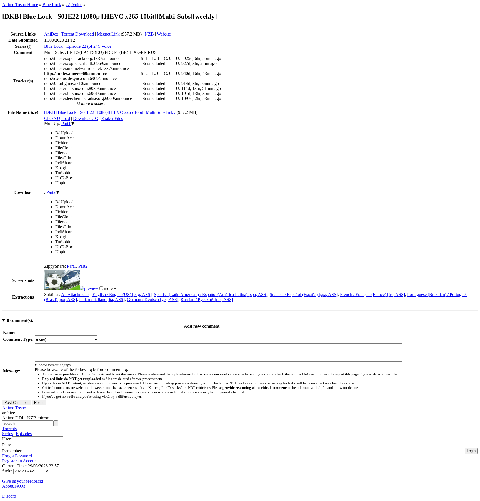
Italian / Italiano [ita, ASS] (102, 299)
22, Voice (74, 4)
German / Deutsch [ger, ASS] (152, 299)
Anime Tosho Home (20, 4)
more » (110, 288)
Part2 (51, 192)
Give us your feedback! (22, 481)
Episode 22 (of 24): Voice (88, 46)
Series (7, 433)
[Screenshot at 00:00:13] (62, 288)
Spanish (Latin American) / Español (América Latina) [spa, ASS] (211, 294)
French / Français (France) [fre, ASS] (372, 294)
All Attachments (75, 294)
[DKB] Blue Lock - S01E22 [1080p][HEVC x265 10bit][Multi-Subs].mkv (110, 112)
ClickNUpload (57, 118)
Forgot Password (17, 456)
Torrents (9, 428)
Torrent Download (77, 34)
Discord (9, 496)
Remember (12, 451)
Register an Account (20, 461)
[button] (101, 288)
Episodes (24, 433)
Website (164, 34)
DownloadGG (85, 118)
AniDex (51, 34)
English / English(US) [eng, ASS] (122, 294)
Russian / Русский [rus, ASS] (207, 299)
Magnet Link (108, 34)
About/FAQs (13, 486)
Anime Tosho (14, 407)
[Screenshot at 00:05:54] (89, 288)
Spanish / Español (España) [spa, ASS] (304, 294)
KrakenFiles (112, 118)
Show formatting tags (55, 365)
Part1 (66, 123)
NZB (149, 34)
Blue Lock (51, 4)
